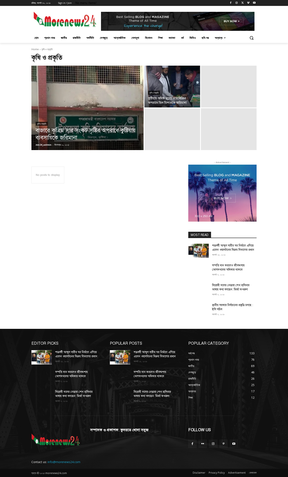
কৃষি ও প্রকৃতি (41, 124)
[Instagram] (236, 3)
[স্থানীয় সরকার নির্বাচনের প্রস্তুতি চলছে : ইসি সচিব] (198, 310)
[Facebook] (230, 3)
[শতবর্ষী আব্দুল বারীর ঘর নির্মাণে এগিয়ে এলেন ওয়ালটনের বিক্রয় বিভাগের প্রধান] (198, 251)
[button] (251, 38)
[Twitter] (242, 3)
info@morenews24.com (64, 462)
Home (35, 49)
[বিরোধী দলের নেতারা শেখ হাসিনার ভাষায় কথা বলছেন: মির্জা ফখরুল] (198, 290)
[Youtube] (254, 3)
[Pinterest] (223, 444)
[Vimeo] (248, 3)
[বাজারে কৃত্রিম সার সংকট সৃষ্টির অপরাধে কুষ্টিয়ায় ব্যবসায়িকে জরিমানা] (87, 108)
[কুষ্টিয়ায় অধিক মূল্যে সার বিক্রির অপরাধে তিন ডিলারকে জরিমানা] (172, 86)
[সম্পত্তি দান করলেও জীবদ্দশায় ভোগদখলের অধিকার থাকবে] (198, 270)
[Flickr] (203, 444)
